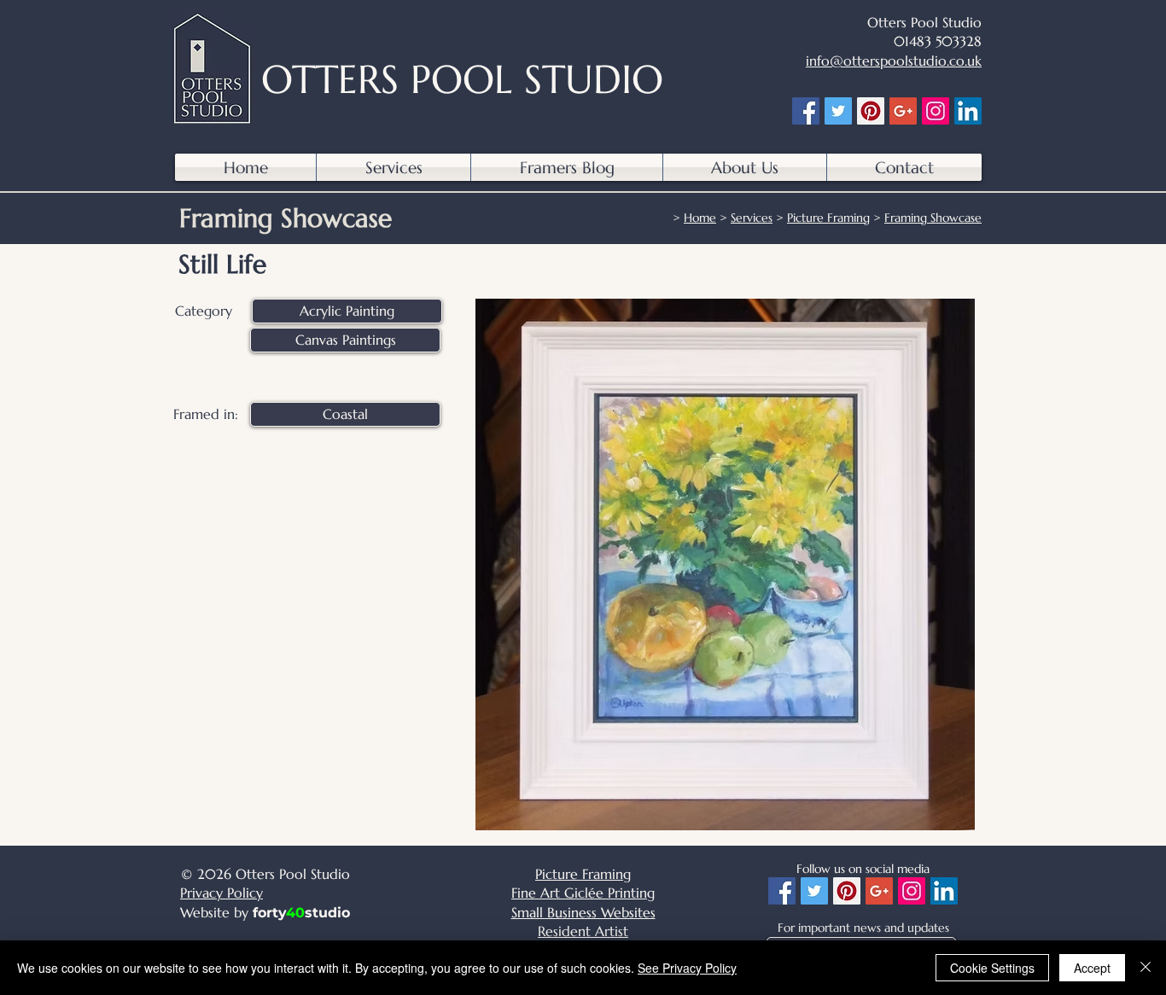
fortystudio (301, 913)
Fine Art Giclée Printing (583, 892)
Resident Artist (583, 931)
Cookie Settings (992, 967)
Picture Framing (828, 217)
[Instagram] (935, 111)
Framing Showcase (933, 217)
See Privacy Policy (687, 967)
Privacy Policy (221, 892)
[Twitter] (838, 111)
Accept (1092, 967)
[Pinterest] (870, 111)
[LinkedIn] (968, 111)
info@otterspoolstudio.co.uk (894, 60)
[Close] (1145, 967)
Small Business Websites (583, 912)
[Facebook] (805, 111)
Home (700, 217)
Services (751, 217)
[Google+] (903, 111)
